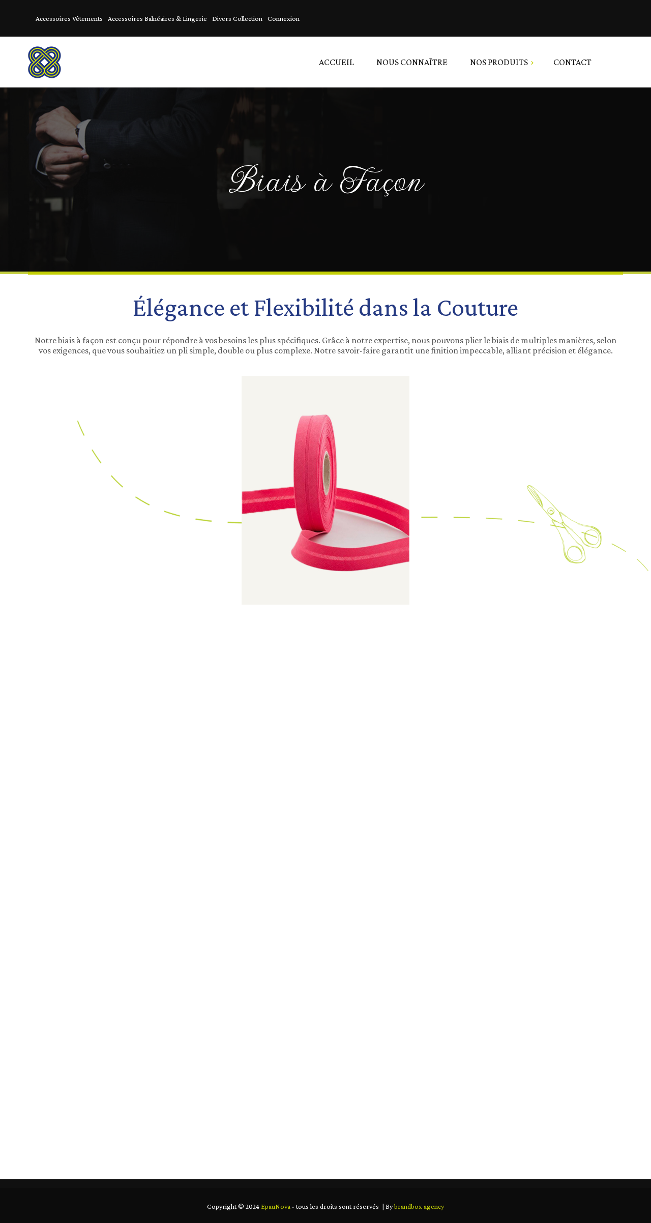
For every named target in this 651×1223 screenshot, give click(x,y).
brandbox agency (419, 1206)
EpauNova (275, 1206)
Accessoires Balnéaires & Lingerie (157, 18)
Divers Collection (237, 18)
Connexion (284, 18)
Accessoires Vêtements (69, 18)
